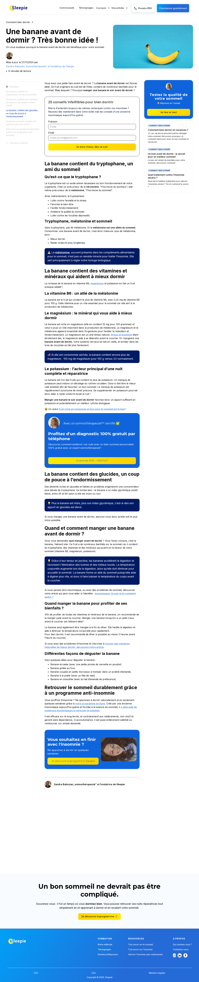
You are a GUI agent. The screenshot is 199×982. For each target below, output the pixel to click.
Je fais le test (168, 112)
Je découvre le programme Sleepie (73, 761)
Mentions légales (157, 973)
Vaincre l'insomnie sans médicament (145, 954)
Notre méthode (105, 944)
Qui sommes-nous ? (182, 944)
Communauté (67, 8)
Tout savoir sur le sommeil (140, 944)
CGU (93, 973)
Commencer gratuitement (173, 8)
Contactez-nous (180, 949)
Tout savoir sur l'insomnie (140, 949)
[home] (18, 8)
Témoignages (86, 8)
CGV (36, 973)
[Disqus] (92, 827)
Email (51, 132)
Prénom (52, 121)
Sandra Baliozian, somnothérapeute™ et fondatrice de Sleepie (40, 66)
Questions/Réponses (108, 954)
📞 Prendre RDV (143, 8)
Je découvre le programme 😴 (99, 916)
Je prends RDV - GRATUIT (92, 460)
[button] (103, 8)
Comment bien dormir (18, 22)
